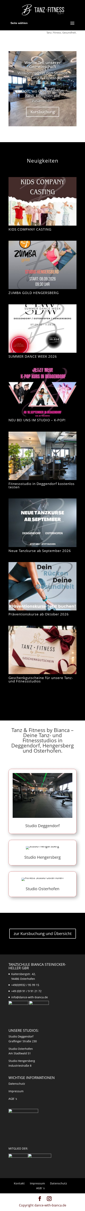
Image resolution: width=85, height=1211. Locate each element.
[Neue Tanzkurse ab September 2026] (42, 522)
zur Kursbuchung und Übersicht (43, 933)
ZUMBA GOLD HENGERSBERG (33, 292)
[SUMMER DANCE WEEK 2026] (42, 328)
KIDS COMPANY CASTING (29, 229)
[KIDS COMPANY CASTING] (42, 201)
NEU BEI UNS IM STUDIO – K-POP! (37, 420)
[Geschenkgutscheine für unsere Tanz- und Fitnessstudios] (42, 650)
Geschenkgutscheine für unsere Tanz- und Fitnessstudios (40, 679)
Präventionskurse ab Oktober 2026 (38, 614)
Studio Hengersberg (42, 857)
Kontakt (19, 1183)
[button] (7, 1204)
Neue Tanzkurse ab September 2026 (39, 550)
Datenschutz (16, 1083)
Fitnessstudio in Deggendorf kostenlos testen (41, 485)
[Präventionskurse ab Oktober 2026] (42, 586)
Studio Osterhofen (42, 888)
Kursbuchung (42, 111)
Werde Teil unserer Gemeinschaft (42, 64)
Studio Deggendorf (42, 825)
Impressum (16, 1091)
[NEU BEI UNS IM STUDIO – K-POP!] (42, 392)
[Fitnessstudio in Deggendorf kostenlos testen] (42, 456)
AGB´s (12, 1099)
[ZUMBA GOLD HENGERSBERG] (42, 265)
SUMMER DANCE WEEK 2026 (32, 356)
